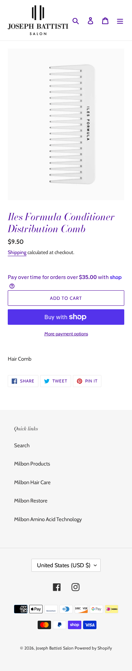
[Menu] (120, 20)
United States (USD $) (63, 565)
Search (22, 445)
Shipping (17, 252)
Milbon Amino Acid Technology (48, 519)
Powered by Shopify (93, 648)
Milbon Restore (31, 501)
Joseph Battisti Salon (55, 648)
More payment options (66, 333)
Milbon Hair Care (32, 482)
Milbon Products (32, 464)
